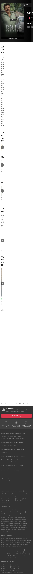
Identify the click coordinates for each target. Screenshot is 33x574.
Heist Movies (4, 513)
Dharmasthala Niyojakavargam (8, 498)
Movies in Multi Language (17, 552)
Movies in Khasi (4, 550)
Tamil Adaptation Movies (16, 565)
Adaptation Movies (20, 511)
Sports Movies (13, 519)
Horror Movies (20, 513)
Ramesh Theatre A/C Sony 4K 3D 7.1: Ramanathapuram (13, 484)
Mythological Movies (5, 529)
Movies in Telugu (15, 553)
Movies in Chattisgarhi (25, 540)
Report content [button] (3, 309)
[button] (12, 20)
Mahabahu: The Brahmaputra (7, 500)
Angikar (2, 491)
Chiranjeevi (13, 461)
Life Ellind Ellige (19, 500)
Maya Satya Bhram (5, 461)
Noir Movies (14, 529)
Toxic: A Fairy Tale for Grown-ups (8, 436)
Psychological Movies (6, 523)
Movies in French (5, 542)
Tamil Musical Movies (16, 566)
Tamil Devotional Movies (6, 572)
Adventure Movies (14, 525)
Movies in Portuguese (15, 542)
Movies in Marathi (14, 555)
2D (28, 27)
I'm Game (19, 459)
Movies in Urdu (13, 557)
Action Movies (21, 521)
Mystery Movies (4, 515)
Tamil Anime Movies (15, 570)
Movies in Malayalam (6, 546)
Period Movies (24, 527)
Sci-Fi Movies (24, 523)
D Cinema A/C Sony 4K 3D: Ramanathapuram (11, 480)
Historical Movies (5, 527)
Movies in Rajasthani (16, 546)
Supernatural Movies (15, 527)
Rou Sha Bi (21, 497)
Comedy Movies (4, 511)
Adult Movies (12, 511)
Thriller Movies (4, 531)
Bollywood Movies (16, 523)
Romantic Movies (13, 510)
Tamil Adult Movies (5, 565)
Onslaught (15, 497)
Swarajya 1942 (27, 491)
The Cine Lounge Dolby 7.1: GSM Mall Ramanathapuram (13, 482)
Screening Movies (5, 519)
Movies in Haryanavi (23, 555)
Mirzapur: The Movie (5, 502)
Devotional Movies (5, 517)
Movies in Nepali (5, 555)
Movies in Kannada (13, 538)
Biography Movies (5, 521)
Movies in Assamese (14, 544)
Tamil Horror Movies (5, 568)
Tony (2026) (13, 493)
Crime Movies (13, 517)
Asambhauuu (19, 498)
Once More (14, 438)
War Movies (12, 515)
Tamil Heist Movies (5, 566)
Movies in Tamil (4, 538)
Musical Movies (11, 513)
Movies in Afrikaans (15, 548)
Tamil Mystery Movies (17, 568)
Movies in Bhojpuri (24, 553)
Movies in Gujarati (24, 544)
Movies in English (25, 548)
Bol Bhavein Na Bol (19, 495)
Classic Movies (22, 525)
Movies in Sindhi (23, 538)
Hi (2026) (19, 436)
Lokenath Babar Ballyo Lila (23, 493)
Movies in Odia (12, 550)
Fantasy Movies (13, 521)
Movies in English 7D (5, 553)
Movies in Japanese (5, 552)
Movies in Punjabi (5, 557)
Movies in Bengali (5, 540)
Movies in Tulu (20, 550)
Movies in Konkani (5, 548)
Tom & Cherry (20, 491)
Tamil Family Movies (18, 572)
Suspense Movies (5, 525)
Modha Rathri (21, 438)
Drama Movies (4, 510)
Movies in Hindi (4, 544)
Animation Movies (22, 519)
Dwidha (24, 498)
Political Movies (21, 517)
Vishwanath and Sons (6, 438)
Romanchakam (10, 495)
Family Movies (21, 510)
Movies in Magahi (25, 542)
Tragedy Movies (21, 529)
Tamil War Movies (5, 570)
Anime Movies (19, 515)
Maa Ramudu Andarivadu (6, 497)
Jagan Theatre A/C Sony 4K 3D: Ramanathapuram (12, 478)
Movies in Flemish (14, 540)
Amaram (24, 459)
